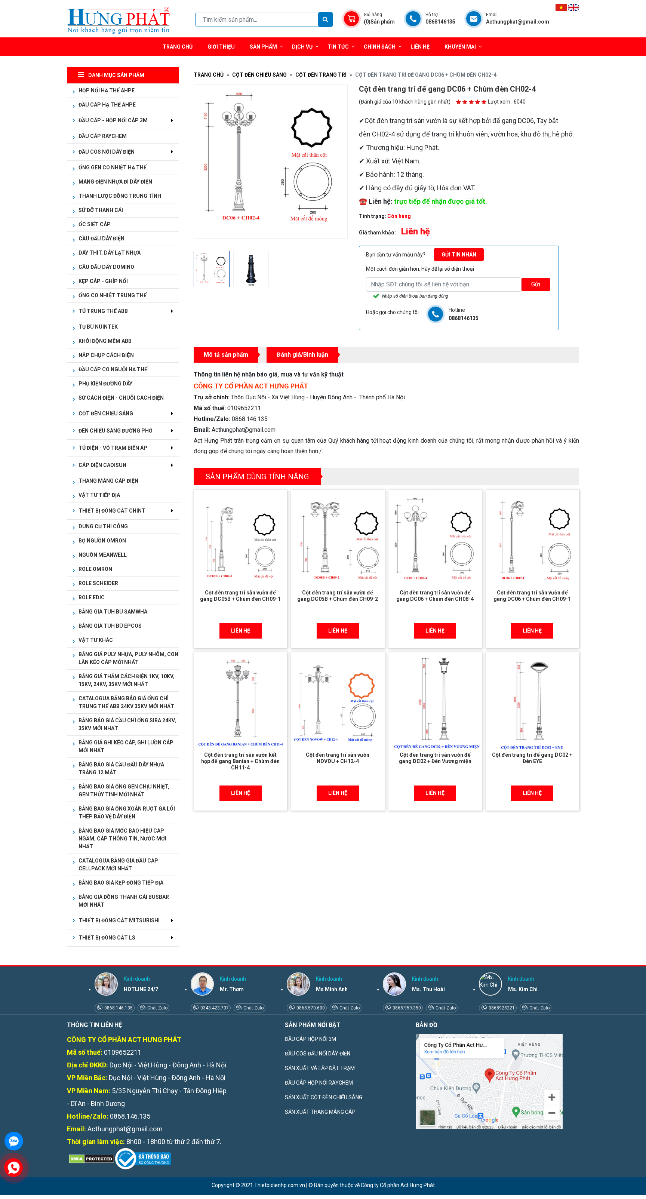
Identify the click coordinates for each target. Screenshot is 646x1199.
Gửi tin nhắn (459, 255)
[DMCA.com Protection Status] (90, 1159)
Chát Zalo (156, 1008)
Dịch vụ (302, 47)
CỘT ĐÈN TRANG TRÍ (321, 75)
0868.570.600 (310, 1008)
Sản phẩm (263, 47)
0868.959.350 (406, 1008)
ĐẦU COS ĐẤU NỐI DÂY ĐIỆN (317, 1054)
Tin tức (338, 47)
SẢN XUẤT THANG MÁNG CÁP (320, 1112)
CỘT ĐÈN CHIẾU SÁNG (259, 75)
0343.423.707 (214, 1008)
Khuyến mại (460, 47)
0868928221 (501, 1008)
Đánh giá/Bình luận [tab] (302, 354)
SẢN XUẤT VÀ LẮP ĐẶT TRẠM (320, 1068)
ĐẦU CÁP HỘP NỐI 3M (310, 1039)
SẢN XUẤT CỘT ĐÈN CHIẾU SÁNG (323, 1097)
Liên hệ (420, 47)
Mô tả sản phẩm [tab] (226, 354)
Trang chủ (178, 47)
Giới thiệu (221, 47)
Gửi (535, 284)
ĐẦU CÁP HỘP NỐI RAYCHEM (319, 1083)
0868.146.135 (118, 1008)
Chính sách (380, 47)
